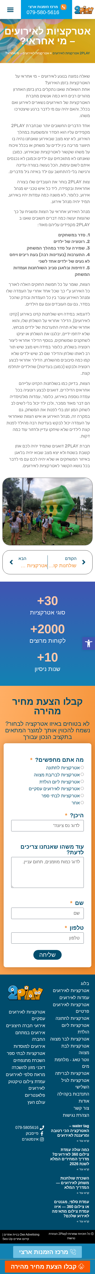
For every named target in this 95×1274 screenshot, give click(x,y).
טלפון (76, 928)
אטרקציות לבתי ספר (60, 795)
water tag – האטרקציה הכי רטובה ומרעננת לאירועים (70, 1130)
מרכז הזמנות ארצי (43, 7)
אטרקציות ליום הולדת (59, 782)
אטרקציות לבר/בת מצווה (57, 774)
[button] (10, 9)
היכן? (76, 815)
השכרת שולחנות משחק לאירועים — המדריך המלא (72, 1183)
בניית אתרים (11, 1234)
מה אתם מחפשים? (59, 760)
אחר (76, 802)
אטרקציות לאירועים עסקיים (54, 788)
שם (79, 903)
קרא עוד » (83, 1141)
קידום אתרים (21, 1239)
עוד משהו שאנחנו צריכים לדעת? (52, 850)
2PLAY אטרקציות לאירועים (71, 53)
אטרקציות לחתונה (63, 767)
